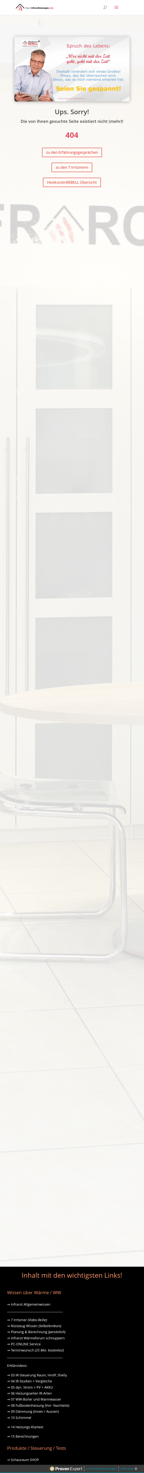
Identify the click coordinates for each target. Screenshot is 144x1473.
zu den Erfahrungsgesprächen (72, 152)
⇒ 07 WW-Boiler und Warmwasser (34, 1399)
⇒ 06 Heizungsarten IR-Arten (30, 1393)
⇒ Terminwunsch (35, 1350)
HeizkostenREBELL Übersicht (72, 182)
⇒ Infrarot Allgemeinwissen (28, 1304)
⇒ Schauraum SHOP (23, 1459)
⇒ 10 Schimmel (19, 1417)
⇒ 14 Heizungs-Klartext (25, 1427)
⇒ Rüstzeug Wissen (34, 1326)
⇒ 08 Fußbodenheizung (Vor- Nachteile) (38, 1405)
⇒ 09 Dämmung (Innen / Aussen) (33, 1411)
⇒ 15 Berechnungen (23, 1436)
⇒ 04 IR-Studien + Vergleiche (29, 1381)
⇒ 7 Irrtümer (27, 1320)
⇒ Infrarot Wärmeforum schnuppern (36, 1338)
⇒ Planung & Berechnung (36, 1332)
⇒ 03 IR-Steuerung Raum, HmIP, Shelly (37, 1375)
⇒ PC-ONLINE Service (24, 1344)
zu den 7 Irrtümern (72, 167)
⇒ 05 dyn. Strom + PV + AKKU (30, 1387)
